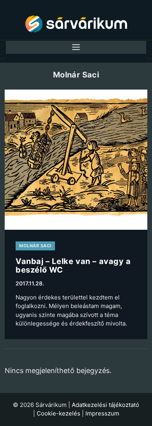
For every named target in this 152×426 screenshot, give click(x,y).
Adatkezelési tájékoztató (105, 404)
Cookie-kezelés (58, 413)
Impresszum (102, 413)
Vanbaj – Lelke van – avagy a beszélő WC (73, 266)
